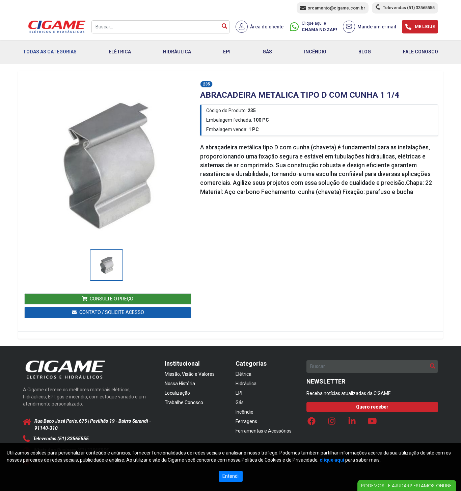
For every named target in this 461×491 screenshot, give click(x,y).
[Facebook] (311, 422)
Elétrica (243, 374)
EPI (227, 51)
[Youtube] (372, 422)
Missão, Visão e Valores (190, 374)
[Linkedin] (352, 422)
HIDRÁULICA (177, 51)
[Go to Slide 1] (106, 265)
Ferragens (246, 421)
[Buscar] (224, 27)
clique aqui (332, 460)
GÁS (267, 51)
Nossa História (180, 383)
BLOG (364, 51)
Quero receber (372, 407)
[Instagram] (332, 422)
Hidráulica (246, 383)
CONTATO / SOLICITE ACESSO (111, 312)
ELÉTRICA (120, 51)
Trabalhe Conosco (184, 402)
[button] (106, 164)
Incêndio (244, 412)
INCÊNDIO (315, 51)
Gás (240, 402)
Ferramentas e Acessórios (264, 431)
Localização (177, 393)
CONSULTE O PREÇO (111, 298)
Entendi (230, 476)
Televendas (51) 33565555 (409, 7)
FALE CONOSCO (420, 51)
